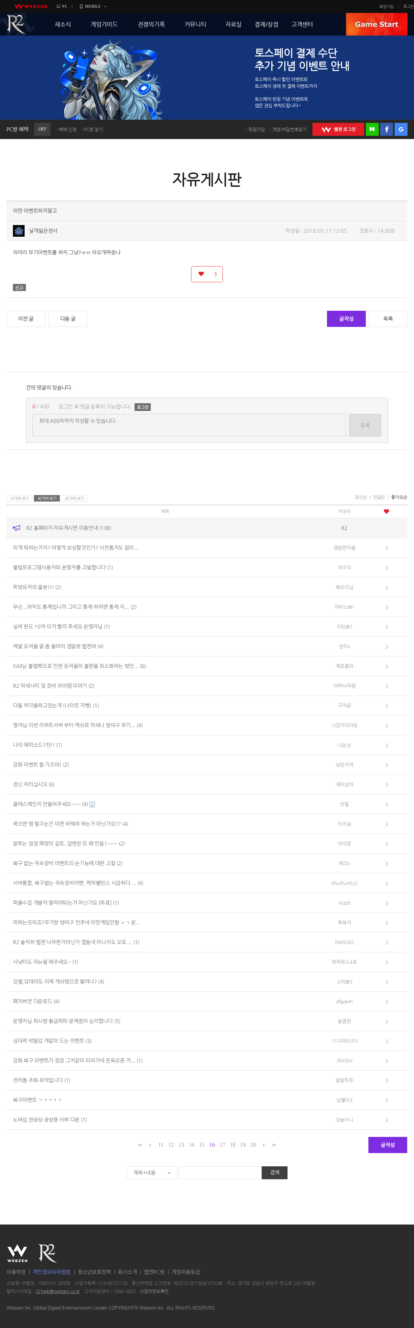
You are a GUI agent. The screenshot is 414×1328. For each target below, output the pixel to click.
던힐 (344, 804)
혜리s (344, 863)
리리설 (344, 823)
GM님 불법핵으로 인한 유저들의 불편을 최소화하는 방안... (79, 666)
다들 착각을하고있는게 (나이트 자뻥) (56, 705)
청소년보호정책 (94, 1272)
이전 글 (26, 319)
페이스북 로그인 (386, 129)
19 (242, 1144)
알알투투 (345, 1080)
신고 (19, 287)
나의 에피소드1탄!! (37, 745)
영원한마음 (344, 547)
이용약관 (16, 1272)
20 (253, 1144)
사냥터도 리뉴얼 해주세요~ (45, 962)
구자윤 (344, 705)
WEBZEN (17, 1253)
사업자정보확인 (154, 1291)
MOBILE (93, 6)
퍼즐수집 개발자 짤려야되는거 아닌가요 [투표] (66, 903)
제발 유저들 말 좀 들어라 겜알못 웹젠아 (58, 646)
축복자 (344, 922)
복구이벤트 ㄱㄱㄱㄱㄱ (37, 1100)
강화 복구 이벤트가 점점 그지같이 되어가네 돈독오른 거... (78, 1060)
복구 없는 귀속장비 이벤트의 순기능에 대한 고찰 (68, 863)
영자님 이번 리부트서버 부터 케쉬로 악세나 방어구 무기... (78, 725)
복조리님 (345, 587)
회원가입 (386, 6)
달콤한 (344, 1021)
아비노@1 (344, 607)
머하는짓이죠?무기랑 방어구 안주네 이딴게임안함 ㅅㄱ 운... (76, 922)
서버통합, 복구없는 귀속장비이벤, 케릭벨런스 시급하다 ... (78, 883)
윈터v (344, 646)
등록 (365, 425)
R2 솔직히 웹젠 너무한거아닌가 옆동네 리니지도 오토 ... (76, 942)
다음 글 (68, 319)
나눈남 (344, 745)
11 (160, 1144)
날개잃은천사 (43, 231)
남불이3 (344, 1100)
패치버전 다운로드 (36, 1001)
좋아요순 (399, 497)
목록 (388, 319)
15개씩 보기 (19, 498)
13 (181, 1144)
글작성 (346, 319)
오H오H (345, 1060)
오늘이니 (345, 1119)
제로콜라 (345, 666)
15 (201, 1144)
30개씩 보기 (47, 498)
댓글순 (379, 497)
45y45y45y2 (344, 883)
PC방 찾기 (93, 129)
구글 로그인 (401, 129)
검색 (274, 1172)
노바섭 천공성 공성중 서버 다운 (50, 1120)
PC (64, 6)
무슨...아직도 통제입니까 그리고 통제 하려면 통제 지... (74, 607)
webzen (31, 6)
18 (232, 1144)
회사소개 (127, 1272)
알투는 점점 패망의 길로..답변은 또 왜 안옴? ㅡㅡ (69, 843)
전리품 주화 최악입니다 (41, 1080)
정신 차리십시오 (34, 784)
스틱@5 (345, 981)
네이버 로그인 (372, 129)
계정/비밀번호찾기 (289, 129)
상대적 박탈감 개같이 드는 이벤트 (52, 1041)
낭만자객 (345, 764)
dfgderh (344, 1001)
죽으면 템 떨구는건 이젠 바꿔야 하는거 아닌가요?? (70, 824)
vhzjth (344, 902)
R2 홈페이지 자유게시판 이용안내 (68, 528)
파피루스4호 (344, 962)
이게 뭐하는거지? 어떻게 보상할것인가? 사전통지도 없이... (75, 548)
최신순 (361, 497)
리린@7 (345, 626)
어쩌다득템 (344, 685)
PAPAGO (344, 942)
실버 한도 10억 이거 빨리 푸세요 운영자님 (61, 626)
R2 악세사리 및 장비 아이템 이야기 (53, 686)
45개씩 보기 (74, 498)
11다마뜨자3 (345, 1040)
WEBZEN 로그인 (338, 129)
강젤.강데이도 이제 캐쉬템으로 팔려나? (58, 981)
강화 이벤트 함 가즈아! (41, 764)
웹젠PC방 (154, 1272)
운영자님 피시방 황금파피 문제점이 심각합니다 (66, 1021)
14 (191, 1144)
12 (171, 1144)
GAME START (377, 24)
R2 (48, 1253)
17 (222, 1144)
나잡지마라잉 (344, 725)
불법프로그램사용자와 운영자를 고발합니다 (63, 567)
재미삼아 (345, 784)
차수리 (344, 567)
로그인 (408, 6)
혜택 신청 (68, 129)
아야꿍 (344, 843)
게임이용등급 (185, 1272)
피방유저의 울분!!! (37, 587)
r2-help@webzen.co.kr (58, 1291)
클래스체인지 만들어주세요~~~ (50, 804)
